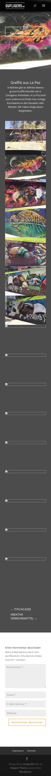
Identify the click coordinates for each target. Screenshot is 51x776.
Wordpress (25, 771)
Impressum (18, 750)
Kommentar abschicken (27, 722)
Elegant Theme (18, 767)
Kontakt (31, 750)
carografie (28, 764)
